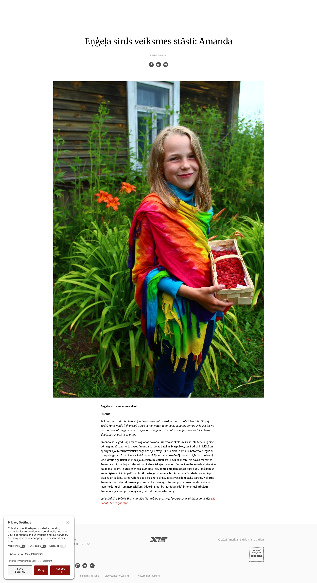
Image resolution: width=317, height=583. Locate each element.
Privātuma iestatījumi (147, 576)
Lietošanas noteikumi (117, 576)
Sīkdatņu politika (89, 576)
